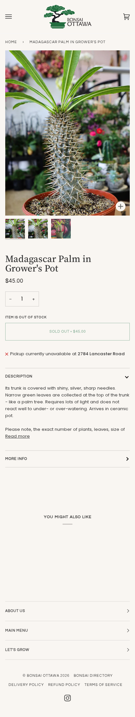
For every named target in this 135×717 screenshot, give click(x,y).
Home (11, 42)
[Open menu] (15, 16)
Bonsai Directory (93, 675)
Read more (17, 436)
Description (18, 376)
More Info (16, 459)
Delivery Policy (26, 685)
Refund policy (64, 685)
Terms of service (104, 685)
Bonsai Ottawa (43, 675)
